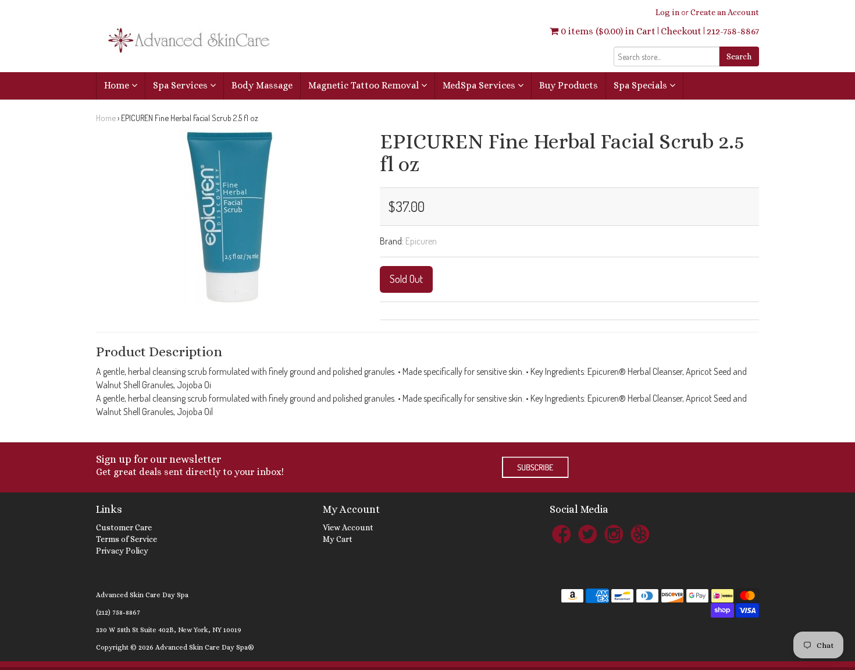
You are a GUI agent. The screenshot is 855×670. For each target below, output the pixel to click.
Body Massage (262, 85)
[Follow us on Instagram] (613, 533)
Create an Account (724, 12)
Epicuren (421, 241)
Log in (667, 12)
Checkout (681, 31)
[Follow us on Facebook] (561, 533)
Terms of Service (126, 539)
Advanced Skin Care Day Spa (142, 595)
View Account (348, 527)
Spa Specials (641, 85)
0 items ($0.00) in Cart (607, 31)
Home (117, 85)
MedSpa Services (480, 85)
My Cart (337, 539)
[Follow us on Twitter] (587, 533)
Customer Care (124, 527)
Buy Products (568, 85)
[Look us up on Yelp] (639, 533)
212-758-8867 (733, 31)
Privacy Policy (122, 550)
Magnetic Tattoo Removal (364, 85)
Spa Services (181, 85)
